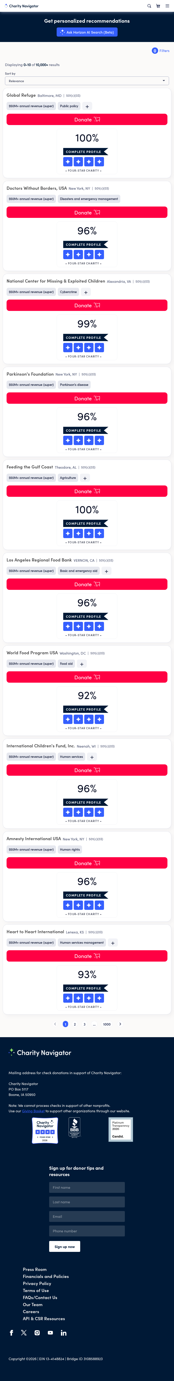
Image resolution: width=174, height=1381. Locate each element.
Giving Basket (33, 1110)
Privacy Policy (37, 1283)
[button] (55, 1024)
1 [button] (65, 1024)
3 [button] (84, 1024)
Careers (31, 1311)
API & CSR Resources (44, 1318)
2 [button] (75, 1024)
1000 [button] (107, 1024)
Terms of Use (36, 1290)
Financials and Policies (46, 1276)
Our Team (33, 1304)
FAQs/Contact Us (40, 1297)
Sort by (10, 73)
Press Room (35, 1269)
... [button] (94, 1024)
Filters (161, 50)
